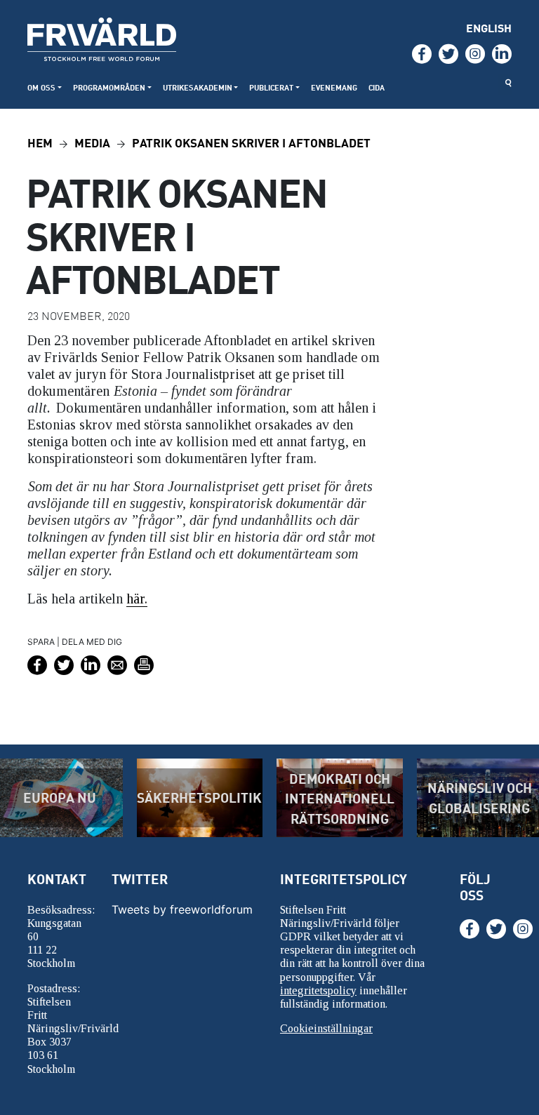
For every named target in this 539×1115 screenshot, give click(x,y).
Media (92, 142)
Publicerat (271, 87)
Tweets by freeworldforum (182, 909)
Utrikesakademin (197, 87)
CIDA (376, 87)
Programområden (109, 87)
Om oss (41, 87)
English (489, 27)
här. (136, 598)
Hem (40, 142)
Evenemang (334, 87)
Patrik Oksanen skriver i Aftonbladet (251, 142)
